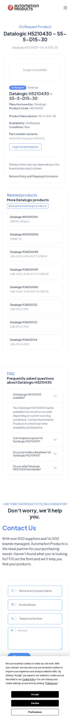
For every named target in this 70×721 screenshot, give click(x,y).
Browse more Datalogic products (28, 205)
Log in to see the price (25, 146)
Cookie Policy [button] (28, 679)
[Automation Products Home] (22, 7)
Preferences (35, 712)
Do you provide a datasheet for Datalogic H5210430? (32, 453)
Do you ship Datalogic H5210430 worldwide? (27, 467)
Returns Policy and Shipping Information (33, 176)
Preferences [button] (51, 683)
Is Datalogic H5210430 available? (27, 396)
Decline (35, 703)
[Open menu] (65, 7)
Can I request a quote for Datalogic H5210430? (28, 439)
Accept (35, 694)
